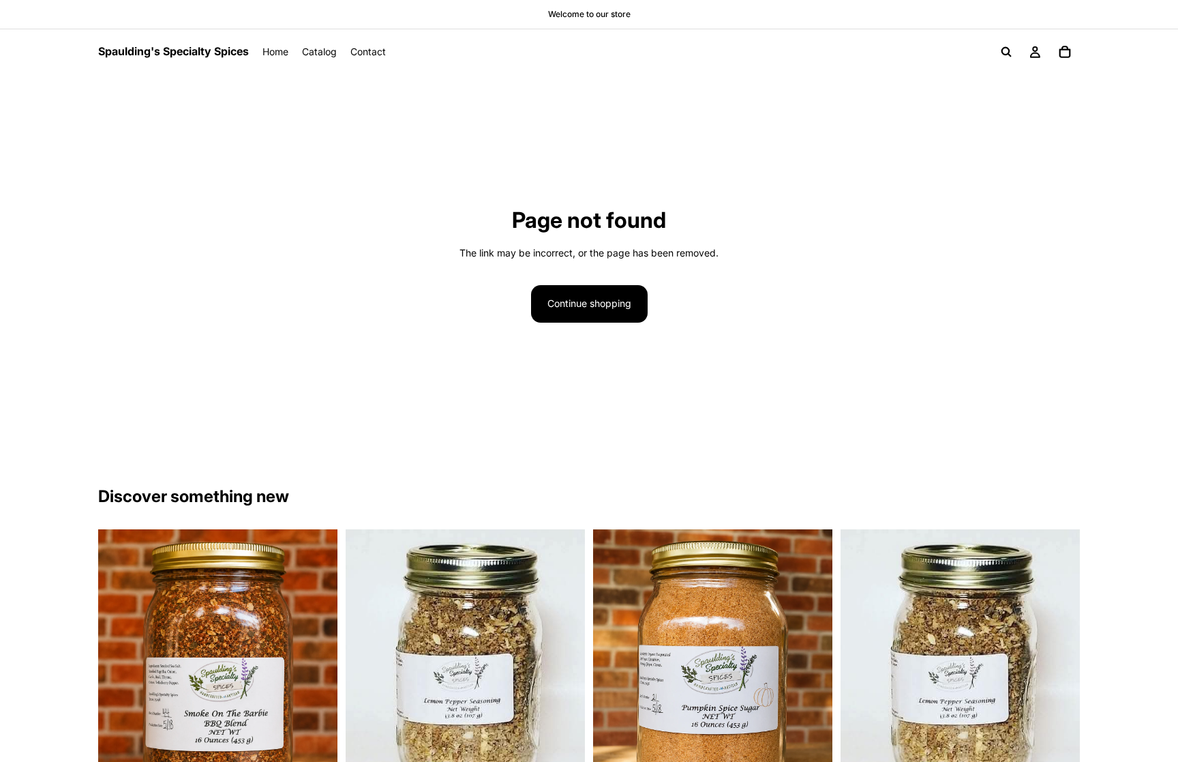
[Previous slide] (118, 679)
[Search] (1006, 52)
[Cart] (1065, 52)
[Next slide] (317, 679)
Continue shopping (589, 303)
